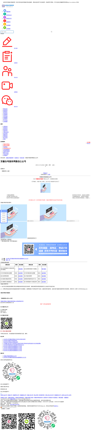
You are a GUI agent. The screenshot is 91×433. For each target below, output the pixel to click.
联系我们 (55, 397)
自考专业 (5, 115)
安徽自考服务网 (9, 157)
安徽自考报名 (6, 144)
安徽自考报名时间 (38, 397)
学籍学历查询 (6, 151)
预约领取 (44, 268)
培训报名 (5, 146)
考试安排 (5, 113)
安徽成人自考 (4, 397)
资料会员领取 (6, 145)
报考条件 (5, 111)
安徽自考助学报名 (11, 301)
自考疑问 (5, 155)
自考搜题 (5, 121)
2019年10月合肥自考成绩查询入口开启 (12, 350)
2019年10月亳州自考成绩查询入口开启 (12, 346)
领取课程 (20, 268)
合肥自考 (45, 397)
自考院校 (5, 114)
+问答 (48, 174)
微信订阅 (16, 106)
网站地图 (61, 397)
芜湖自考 (50, 397)
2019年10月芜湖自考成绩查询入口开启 (12, 349)
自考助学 (5, 118)
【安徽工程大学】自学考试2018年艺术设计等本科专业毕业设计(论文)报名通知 (22, 343)
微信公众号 (6, 152)
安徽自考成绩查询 (19, 397)
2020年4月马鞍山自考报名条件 (10, 342)
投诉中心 (56, 406)
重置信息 (9, 239)
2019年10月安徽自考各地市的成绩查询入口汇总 (17, 258)
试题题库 (16, 62)
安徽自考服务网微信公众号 (10, 356)
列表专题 (22, 157)
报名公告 (88, 143)
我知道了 (45, 173)
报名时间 (5, 110)
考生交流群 (6, 153)
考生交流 (16, 77)
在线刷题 (5, 117)
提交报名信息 (3, 239)
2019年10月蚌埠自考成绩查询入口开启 (12, 347)
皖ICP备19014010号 (14, 404)
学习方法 (5, 120)
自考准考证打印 (7, 148)
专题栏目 (16, 157)
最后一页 (8, 260)
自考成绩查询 (6, 149)
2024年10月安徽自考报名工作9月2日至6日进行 (14, 339)
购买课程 (20, 273)
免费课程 (16, 91)
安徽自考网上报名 (29, 397)
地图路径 (66, 397)
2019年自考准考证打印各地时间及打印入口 (13, 344)
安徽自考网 (13, 398)
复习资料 (16, 48)
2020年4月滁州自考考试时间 (10, 340)
